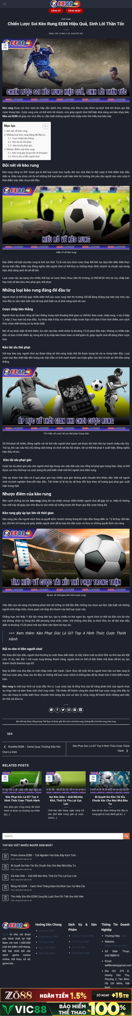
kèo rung (112, 721)
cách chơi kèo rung (74, 721)
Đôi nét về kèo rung (17, 131)
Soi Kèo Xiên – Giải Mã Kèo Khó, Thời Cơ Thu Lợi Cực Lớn (66, 800)
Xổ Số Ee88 (78, 947)
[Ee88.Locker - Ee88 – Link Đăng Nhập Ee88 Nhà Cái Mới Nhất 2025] (66, 4)
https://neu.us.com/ (116, 945)
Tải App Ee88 (46, 942)
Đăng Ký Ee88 (47, 930)
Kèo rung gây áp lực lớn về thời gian (29, 153)
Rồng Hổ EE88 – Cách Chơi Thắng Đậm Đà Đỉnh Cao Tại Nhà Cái (48, 886)
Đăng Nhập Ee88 (48, 936)
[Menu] (4, 4)
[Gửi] (126, 836)
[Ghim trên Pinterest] (74, 710)
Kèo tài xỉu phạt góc (22, 145)
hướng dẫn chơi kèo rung (95, 721)
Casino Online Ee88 (83, 935)
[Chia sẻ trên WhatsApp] (51, 710)
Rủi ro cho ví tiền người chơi (25, 156)
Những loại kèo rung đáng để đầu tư (26, 134)
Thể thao (66, 19)
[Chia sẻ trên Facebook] (57, 710)
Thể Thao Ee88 (80, 941)
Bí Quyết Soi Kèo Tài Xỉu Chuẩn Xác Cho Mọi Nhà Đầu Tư (110, 800)
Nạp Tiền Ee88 (47, 947)
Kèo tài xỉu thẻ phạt (21, 142)
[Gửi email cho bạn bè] (69, 710)
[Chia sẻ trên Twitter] (63, 710)
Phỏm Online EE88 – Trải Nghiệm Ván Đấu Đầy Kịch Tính (43, 855)
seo (81, 34)
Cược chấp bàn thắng (23, 138)
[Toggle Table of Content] (43, 126)
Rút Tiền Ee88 (47, 953)
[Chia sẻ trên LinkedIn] (80, 710)
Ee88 (5, 934)
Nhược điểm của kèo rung (20, 149)
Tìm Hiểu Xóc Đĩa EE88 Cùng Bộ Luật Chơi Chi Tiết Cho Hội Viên (47, 896)
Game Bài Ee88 (80, 952)
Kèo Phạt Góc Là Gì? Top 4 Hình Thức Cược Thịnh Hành (22, 798)
